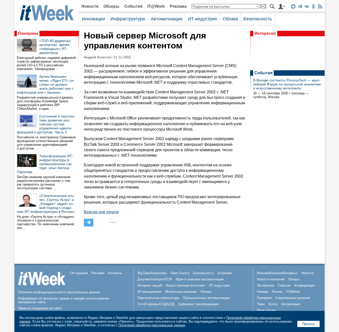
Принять (308, 324)
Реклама (178, 6)
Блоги (273, 304)
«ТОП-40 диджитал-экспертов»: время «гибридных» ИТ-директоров (55, 47)
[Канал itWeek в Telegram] (300, 7)
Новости (90, 6)
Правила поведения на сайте (40, 308)
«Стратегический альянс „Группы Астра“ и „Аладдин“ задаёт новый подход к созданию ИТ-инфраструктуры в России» (46, 204)
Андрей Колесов (97, 57)
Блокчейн (225, 273)
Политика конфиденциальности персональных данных (59, 292)
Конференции (304, 285)
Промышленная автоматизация (206, 298)
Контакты (115, 273)
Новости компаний (270, 279)
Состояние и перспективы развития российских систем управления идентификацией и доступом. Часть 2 (46, 124)
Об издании (79, 273)
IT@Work (156, 6)
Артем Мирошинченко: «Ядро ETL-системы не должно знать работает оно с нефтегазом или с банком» (45, 84)
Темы (261, 304)
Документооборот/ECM (154, 279)
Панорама (28, 33)
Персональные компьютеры (158, 298)
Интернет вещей (149, 285)
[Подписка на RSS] (320, 7)
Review (277, 292)
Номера (262, 292)
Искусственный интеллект (185, 285)
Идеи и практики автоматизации (200, 279)
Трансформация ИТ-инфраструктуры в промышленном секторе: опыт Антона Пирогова (45, 164)
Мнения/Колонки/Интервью (277, 273)
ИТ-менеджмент (149, 292)
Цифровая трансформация (198, 304)
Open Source (179, 273)
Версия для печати (101, 212)
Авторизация (290, 304)
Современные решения (292, 298)
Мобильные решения (181, 292)
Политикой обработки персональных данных (151, 325)
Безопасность (257, 18)
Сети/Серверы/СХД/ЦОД (155, 304)
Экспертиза (265, 285)
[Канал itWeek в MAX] (293, 7)
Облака (230, 18)
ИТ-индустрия (202, 18)
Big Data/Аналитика (152, 273)
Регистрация (266, 310)
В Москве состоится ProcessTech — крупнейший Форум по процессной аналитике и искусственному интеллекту (287, 84)
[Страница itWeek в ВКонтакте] (306, 7)
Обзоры (111, 6)
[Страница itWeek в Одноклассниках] (313, 7)
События (133, 6)
